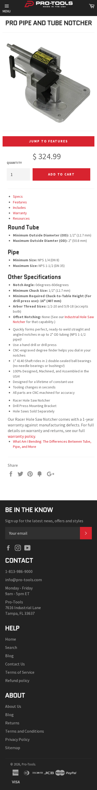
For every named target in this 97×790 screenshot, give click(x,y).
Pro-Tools (28, 764)
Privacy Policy (17, 739)
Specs (18, 196)
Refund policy (17, 680)
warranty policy (21, 436)
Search (11, 647)
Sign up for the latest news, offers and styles (44, 520)
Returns (12, 722)
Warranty (20, 213)
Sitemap (12, 747)
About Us (13, 706)
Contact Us (15, 663)
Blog (9, 655)
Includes (19, 207)
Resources (21, 218)
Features (20, 202)
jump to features (48, 141)
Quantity (14, 163)
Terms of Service (19, 672)
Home (10, 639)
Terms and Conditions (24, 731)
